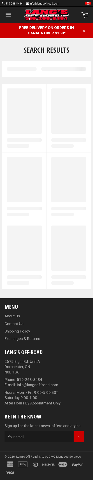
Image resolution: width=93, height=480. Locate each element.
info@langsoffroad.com (44, 3)
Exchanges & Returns (22, 338)
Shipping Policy (17, 331)
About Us (12, 316)
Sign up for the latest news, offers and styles (43, 425)
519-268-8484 (14, 3)
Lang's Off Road (27, 456)
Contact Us (14, 323)
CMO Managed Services (65, 456)
